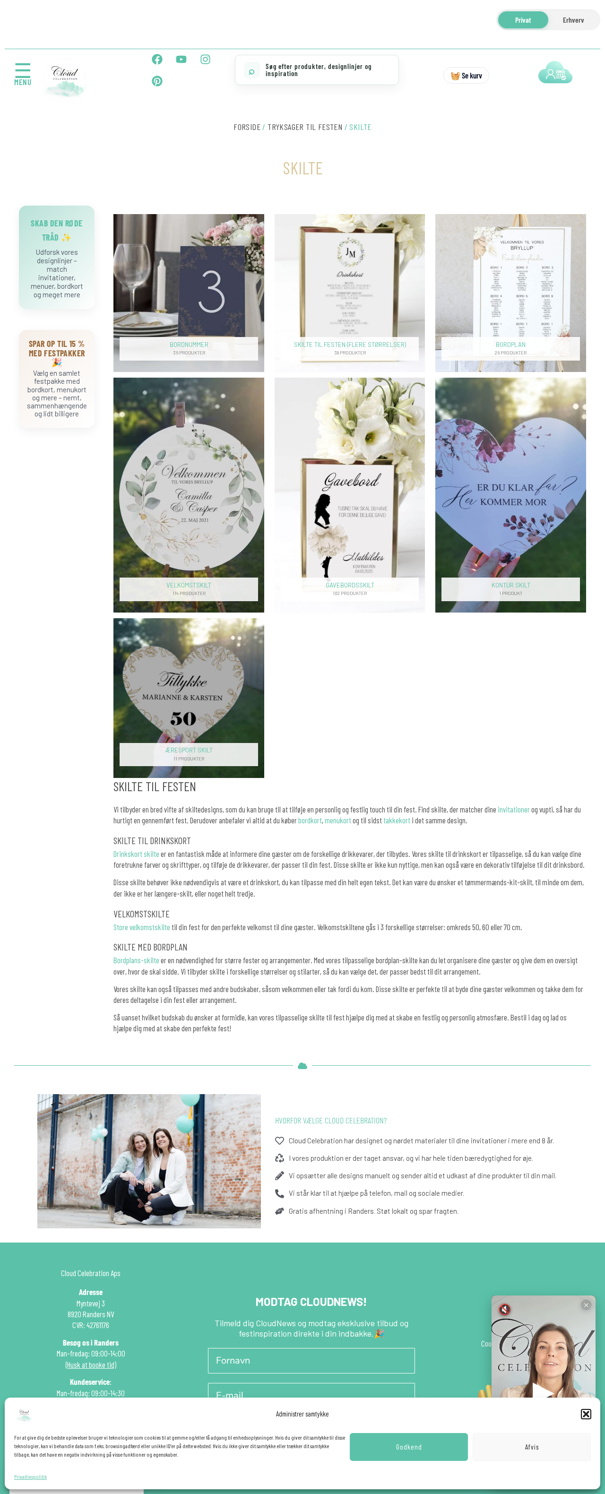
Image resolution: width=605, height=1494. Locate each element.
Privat (523, 19)
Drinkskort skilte (136, 853)
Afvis (532, 1446)
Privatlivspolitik (30, 1476)
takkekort (396, 820)
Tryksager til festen (305, 126)
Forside (246, 126)
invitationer (514, 809)
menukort (338, 820)
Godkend (409, 1446)
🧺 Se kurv (466, 75)
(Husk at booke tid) (91, 1364)
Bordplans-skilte (136, 960)
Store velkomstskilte (141, 927)
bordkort (310, 820)
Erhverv (573, 19)
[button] (586, 1414)
